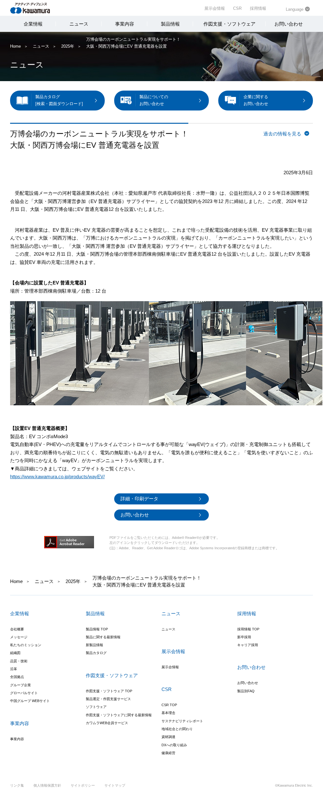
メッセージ (18, 637)
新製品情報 (94, 645)
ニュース (78, 24)
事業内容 (124, 24)
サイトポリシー (83, 785)
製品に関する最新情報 (103, 637)
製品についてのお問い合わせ (153, 100)
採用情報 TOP (248, 629)
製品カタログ (96, 653)
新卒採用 (244, 637)
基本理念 (168, 713)
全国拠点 (17, 677)
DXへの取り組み (174, 745)
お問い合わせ (288, 24)
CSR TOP (169, 705)
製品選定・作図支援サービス (108, 699)
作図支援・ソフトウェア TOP (109, 691)
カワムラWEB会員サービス (107, 723)
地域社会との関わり (177, 729)
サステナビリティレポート (182, 721)
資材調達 (168, 737)
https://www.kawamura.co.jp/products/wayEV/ (57, 476)
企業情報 (33, 24)
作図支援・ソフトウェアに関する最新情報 (119, 715)
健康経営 (168, 753)
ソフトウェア (96, 707)
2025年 (67, 46)
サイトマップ (114, 785)
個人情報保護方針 (47, 785)
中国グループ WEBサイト (30, 701)
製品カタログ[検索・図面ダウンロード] (59, 100)
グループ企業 (20, 685)
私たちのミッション (25, 645)
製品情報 (170, 24)
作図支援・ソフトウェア (229, 24)
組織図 (15, 653)
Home (15, 46)
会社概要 (17, 629)
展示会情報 (214, 8)
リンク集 (17, 785)
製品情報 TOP (97, 629)
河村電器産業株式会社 (36, 7)
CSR (237, 8)
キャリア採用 (247, 645)
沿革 (13, 669)
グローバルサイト (24, 693)
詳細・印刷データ (139, 498)
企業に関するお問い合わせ (256, 100)
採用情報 (258, 8)
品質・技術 (18, 661)
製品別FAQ (246, 691)
